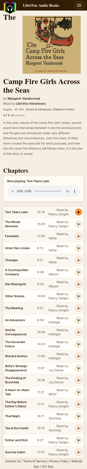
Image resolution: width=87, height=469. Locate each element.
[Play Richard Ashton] (78, 356)
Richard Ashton (16, 356)
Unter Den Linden (17, 248)
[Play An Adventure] (78, 320)
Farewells (12, 236)
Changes (11, 260)
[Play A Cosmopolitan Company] (78, 272)
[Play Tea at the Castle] (78, 428)
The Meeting (14, 308)
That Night (12, 416)
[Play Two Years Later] (78, 212)
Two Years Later (16, 212)
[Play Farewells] (78, 236)
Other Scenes (14, 296)
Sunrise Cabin (15, 452)
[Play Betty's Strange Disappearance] (78, 368)
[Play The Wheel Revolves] (78, 224)
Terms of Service (34, 461)
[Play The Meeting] (78, 308)
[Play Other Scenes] (78, 296)
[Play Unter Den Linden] (78, 248)
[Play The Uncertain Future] (78, 344)
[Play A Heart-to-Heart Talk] (78, 392)
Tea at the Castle (17, 428)
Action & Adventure (38, 109)
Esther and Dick (16, 440)
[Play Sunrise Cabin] (78, 452)
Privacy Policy (59, 461)
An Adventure (15, 320)
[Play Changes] (78, 260)
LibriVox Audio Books (41, 5)
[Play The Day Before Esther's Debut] (78, 404)
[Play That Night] (78, 416)
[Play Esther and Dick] (78, 440)
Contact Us (12, 461)
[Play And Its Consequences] (78, 332)
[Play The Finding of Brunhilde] (78, 380)
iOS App (47, 466)
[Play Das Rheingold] (78, 284)
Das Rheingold (15, 284)
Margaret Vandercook (24, 98)
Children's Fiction (63, 109)
